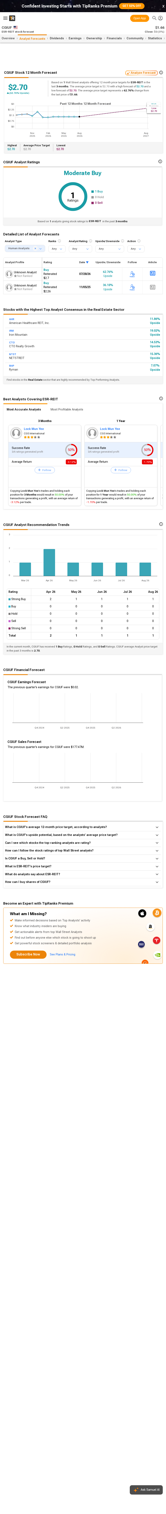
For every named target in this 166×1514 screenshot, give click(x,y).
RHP (11, 365)
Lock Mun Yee (34, 429)
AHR (11, 319)
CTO (12, 342)
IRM (11, 330)
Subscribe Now (28, 954)
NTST (12, 354)
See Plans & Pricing (62, 954)
